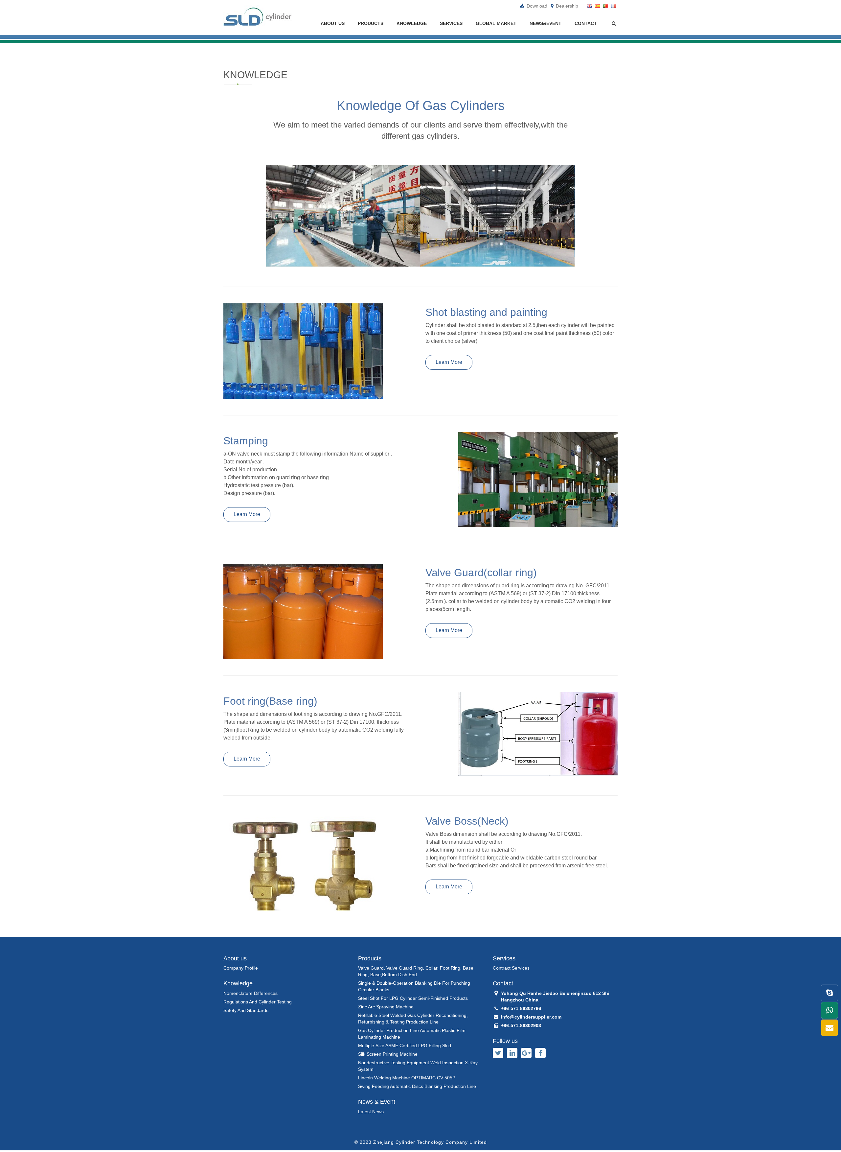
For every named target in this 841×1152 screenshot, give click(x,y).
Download (536, 6)
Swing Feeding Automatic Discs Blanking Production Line (417, 1086)
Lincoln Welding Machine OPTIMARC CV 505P (406, 1077)
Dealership (566, 6)
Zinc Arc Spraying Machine (386, 1006)
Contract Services (511, 968)
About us (333, 23)
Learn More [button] (449, 362)
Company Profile (240, 968)
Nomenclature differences (250, 993)
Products (370, 23)
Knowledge (412, 23)
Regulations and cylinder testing (257, 1001)
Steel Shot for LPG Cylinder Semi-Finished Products (413, 998)
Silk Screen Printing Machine (388, 1054)
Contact (586, 23)
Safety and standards (245, 1010)
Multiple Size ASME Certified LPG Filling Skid (404, 1045)
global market (496, 23)
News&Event (545, 23)
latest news (371, 1111)
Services (451, 23)
